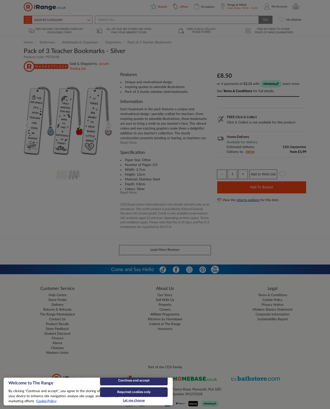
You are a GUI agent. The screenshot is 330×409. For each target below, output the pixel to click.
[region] (88, 391)
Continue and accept (134, 380)
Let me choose (134, 400)
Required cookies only (134, 392)
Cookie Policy (46, 401)
